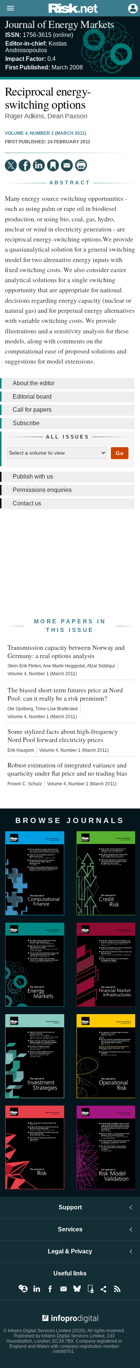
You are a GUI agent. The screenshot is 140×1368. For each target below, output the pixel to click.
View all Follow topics (23, 1288)
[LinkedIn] (39, 165)
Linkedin (36, 1288)
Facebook (50, 1288)
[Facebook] (25, 165)
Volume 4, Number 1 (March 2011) (45, 133)
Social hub (103, 1288)
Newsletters (63, 1288)
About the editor (34, 383)
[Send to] (67, 165)
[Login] (132, 8)
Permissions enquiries (42, 490)
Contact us (27, 503)
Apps (90, 1288)
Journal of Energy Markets (59, 24)
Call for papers (32, 409)
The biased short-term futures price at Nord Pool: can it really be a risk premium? (65, 694)
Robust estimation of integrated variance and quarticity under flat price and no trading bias (67, 769)
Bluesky (76, 1288)
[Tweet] (11, 165)
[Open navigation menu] (7, 8)
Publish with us (33, 476)
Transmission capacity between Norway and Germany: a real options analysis (66, 651)
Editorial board (32, 396)
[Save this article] (53, 165)
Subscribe (26, 423)
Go (120, 453)
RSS (117, 1288)
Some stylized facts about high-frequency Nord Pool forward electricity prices (62, 735)
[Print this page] (81, 165)
